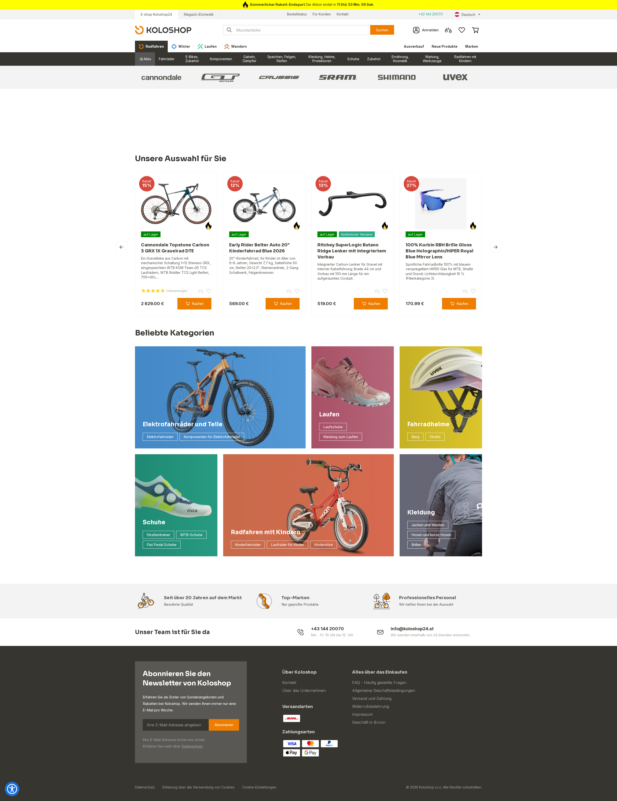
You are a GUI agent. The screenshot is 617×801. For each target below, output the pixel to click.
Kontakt (343, 14)
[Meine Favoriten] (462, 30)
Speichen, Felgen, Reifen (281, 59)
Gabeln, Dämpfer (249, 59)
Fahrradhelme (428, 424)
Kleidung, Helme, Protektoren (321, 59)
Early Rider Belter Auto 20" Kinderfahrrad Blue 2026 (259, 248)
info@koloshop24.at (412, 628)
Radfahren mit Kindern (465, 59)
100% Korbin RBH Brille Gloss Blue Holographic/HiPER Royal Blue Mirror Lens (439, 251)
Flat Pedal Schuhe (161, 544)
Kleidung (421, 512)
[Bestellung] (475, 30)
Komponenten (221, 59)
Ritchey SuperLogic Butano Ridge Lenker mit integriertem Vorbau (351, 251)
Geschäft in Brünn (368, 722)
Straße (435, 436)
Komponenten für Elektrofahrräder (212, 436)
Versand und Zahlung (371, 698)
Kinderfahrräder (248, 544)
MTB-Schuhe (191, 534)
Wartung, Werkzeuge (432, 59)
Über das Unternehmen (304, 690)
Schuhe (353, 59)
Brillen (416, 544)
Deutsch (468, 14)
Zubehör (374, 59)
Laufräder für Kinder (287, 544)
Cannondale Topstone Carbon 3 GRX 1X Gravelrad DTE (175, 248)
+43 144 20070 (430, 14)
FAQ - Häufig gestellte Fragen (379, 682)
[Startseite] (163, 29)
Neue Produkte (444, 46)
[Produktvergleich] (448, 30)
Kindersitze (323, 544)
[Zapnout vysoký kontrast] (12, 789)
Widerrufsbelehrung (370, 706)
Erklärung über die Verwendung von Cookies (198, 787)
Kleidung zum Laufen (340, 436)
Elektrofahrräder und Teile (182, 424)
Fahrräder (166, 59)
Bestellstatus (297, 14)
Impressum (362, 714)
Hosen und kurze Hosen (431, 534)
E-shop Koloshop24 (156, 14)
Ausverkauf (414, 46)
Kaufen (198, 303)
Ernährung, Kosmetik (400, 59)
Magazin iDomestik (199, 14)
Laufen (329, 414)
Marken (471, 46)
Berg (415, 436)
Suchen (382, 30)
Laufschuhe (333, 427)
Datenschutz (191, 746)
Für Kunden (322, 14)
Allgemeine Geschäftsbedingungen (383, 690)
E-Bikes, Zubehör (192, 59)
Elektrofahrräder (160, 436)
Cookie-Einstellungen (259, 787)
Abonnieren (224, 724)
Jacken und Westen (427, 525)
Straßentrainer (158, 534)
